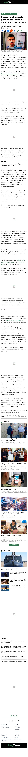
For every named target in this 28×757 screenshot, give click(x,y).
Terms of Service (5, 727)
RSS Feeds (17, 729)
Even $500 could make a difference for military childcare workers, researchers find (13, 536)
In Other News (5, 421)
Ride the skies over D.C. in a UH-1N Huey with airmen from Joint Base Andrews (13, 568)
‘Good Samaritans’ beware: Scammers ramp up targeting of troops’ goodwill (13, 488)
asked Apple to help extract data (15, 320)
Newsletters (17, 727)
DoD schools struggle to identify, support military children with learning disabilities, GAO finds (14, 646)
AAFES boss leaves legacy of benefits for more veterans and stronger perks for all (13, 439)
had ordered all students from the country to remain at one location (13, 262)
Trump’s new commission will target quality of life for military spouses (14, 464)
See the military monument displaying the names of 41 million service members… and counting (18, 580)
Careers (16, 737)
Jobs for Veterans (18, 739)
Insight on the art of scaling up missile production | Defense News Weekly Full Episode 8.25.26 (17, 587)
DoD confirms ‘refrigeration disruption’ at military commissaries (14, 662)
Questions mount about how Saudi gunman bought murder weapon (12, 164)
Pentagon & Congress (9, 14)
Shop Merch (17, 731)
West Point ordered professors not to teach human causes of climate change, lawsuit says (13, 656)
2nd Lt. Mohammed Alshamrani (9, 74)
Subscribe (17, 726)
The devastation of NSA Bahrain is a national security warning (12, 641)
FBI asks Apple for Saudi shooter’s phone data (13, 311)
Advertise (3, 735)
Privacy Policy (4, 726)
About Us (17, 735)
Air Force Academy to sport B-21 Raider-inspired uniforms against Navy (18, 573)
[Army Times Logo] (8, 2)
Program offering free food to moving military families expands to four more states (13, 513)
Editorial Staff (4, 740)
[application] (14, 559)
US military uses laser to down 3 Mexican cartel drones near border (13, 651)
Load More (14, 544)
